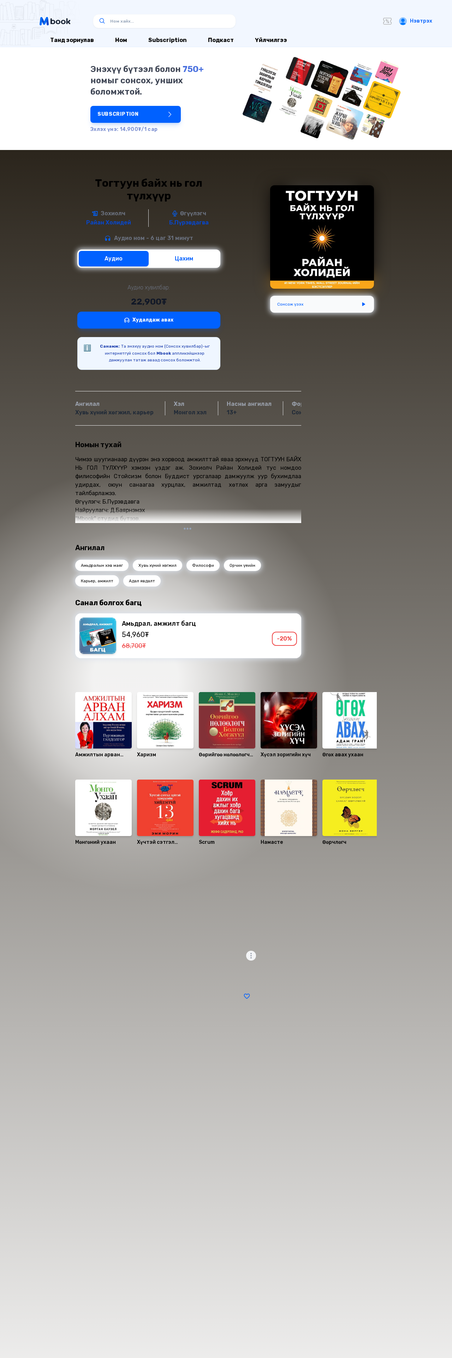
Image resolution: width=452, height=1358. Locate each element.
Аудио (114, 258)
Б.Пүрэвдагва (189, 222)
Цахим (184, 258)
